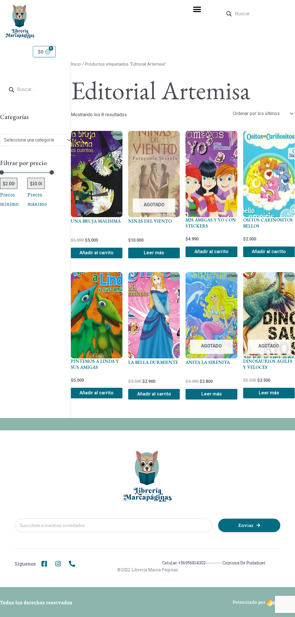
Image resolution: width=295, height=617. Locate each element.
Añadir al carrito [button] (97, 252)
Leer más (154, 252)
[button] (197, 9)
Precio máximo (37, 199)
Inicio (76, 64)
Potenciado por (248, 602)
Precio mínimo (9, 199)
